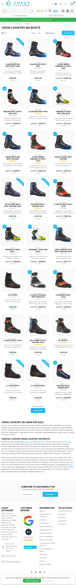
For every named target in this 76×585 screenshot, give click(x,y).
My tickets (62, 517)
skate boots (28, 442)
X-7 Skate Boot (12, 386)
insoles (70, 464)
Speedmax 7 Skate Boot (12, 251)
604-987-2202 (11, 556)
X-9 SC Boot (13, 295)
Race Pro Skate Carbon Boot (63, 387)
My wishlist (62, 521)
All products (62, 524)
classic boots (40, 442)
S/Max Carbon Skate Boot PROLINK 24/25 (63, 251)
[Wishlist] (66, 4)
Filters (67, 33)
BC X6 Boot (63, 340)
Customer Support (45, 533)
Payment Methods (45, 526)
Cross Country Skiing (15, 24)
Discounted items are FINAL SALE (57, 16)
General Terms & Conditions (45, 515)
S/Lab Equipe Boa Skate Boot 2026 (12, 65)
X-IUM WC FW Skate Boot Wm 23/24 (38, 296)
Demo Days (43, 554)
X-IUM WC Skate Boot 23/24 (63, 205)
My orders (62, 514)
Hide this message (32, 581)
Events (41, 561)
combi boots (66, 442)
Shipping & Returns (45, 530)
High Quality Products (21, 16)
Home (3, 24)
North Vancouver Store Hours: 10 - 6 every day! (37, 20)
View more (28, 547)
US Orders (43, 558)
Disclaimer (43, 520)
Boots (27, 24)
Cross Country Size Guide (45, 550)
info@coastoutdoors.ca (13, 562)
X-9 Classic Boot (38, 386)
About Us (42, 511)
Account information (65, 511)
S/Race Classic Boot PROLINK (63, 158)
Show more (38, 410)
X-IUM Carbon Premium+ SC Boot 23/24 (38, 159)
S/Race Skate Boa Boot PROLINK (12, 158)
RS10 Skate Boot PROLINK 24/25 (38, 205)
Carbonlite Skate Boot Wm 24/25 (63, 113)
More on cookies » (47, 581)
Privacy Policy (44, 523)
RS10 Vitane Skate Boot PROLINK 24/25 (12, 205)
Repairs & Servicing (46, 540)
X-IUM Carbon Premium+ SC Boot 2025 (63, 66)
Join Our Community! (46, 536)
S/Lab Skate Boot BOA (38, 112)
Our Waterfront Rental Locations (47, 544)
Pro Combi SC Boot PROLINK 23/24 (38, 341)
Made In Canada (44, 564)
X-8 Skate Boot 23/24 (12, 340)
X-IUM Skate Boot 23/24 (63, 296)
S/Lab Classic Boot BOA (38, 65)
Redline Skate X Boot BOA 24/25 (12, 113)
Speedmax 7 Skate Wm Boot (38, 251)
